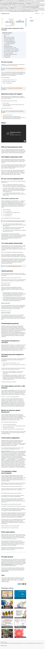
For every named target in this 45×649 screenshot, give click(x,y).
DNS (2, 149)
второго (16, 273)
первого (13, 273)
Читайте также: (13, 69)
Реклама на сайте (4, 645)
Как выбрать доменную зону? (9, 39)
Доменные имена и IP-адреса (9, 37)
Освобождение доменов (8, 46)
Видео (5, 35)
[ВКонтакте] (19, 584)
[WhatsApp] (24, 584)
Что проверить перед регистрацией (10, 54)
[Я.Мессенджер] (18, 584)
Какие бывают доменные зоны (11, 42)
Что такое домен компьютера (9, 43)
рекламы (7, 581)
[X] (23, 584)
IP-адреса (21, 96)
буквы (12, 579)
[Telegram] (21, 584)
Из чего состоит (7, 34)
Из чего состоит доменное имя (9, 41)
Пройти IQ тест (37, 13)
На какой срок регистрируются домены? (11, 48)
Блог (42, 13)
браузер (8, 579)
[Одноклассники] (20, 584)
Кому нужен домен (7, 55)
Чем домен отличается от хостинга (10, 47)
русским (3, 581)
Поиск (31, 17)
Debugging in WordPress (13, 2)
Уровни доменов (7, 44)
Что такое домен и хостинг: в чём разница (11, 50)
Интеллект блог (5, 13)
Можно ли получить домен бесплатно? (10, 51)
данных (15, 579)
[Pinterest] (25, 584)
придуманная (4, 579)
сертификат (21, 579)
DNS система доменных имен (9, 38)
